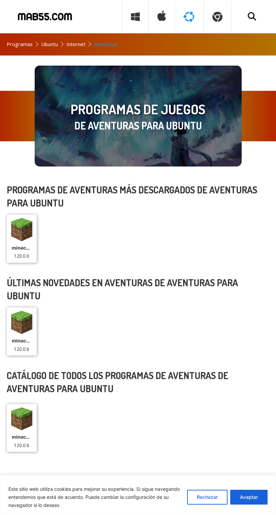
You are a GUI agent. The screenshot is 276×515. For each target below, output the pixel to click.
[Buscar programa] (252, 17)
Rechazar (207, 497)
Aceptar (249, 497)
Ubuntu (49, 44)
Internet (75, 44)
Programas (20, 44)
